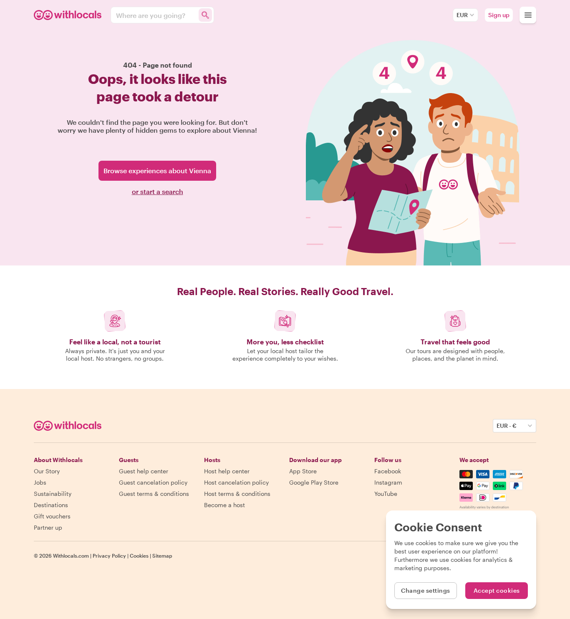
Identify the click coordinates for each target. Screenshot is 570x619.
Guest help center (143, 471)
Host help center (227, 471)
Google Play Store (313, 482)
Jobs (40, 482)
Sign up (498, 14)
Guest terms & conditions (154, 493)
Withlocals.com (71, 555)
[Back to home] (69, 15)
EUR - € (507, 425)
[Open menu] (528, 15)
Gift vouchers (52, 516)
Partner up (48, 527)
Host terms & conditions (237, 493)
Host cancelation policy (236, 482)
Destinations (51, 504)
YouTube (385, 493)
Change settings (425, 590)
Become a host (224, 504)
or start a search (157, 191)
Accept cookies (497, 590)
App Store (303, 471)
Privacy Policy (109, 555)
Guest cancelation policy (153, 482)
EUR (462, 14)
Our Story (47, 471)
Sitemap (162, 555)
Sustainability (52, 493)
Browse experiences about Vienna (157, 170)
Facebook (387, 471)
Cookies (139, 555)
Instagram (388, 482)
